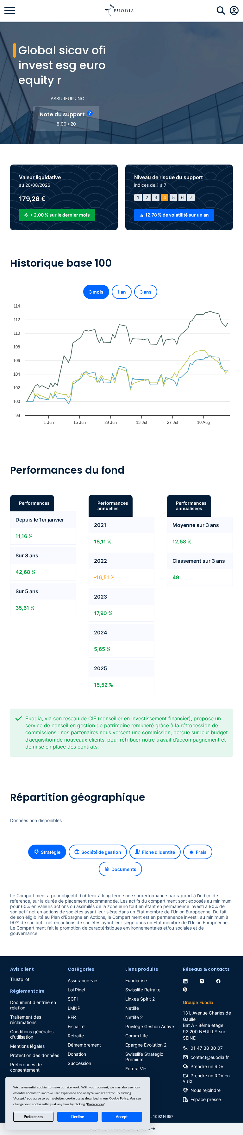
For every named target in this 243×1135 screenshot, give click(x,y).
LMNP (74, 1008)
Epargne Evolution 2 (145, 1044)
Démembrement (84, 1044)
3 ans (146, 292)
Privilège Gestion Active (149, 1026)
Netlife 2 (134, 1017)
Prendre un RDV (206, 1066)
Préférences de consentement (26, 1067)
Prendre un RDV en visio (206, 1078)
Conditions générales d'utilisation (31, 1034)
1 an (121, 292)
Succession (79, 1063)
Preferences (33, 1117)
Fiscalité (76, 1026)
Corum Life (136, 1035)
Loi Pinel (76, 989)
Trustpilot (19, 979)
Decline (77, 1117)
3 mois (96, 292)
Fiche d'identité (158, 852)
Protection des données (34, 1055)
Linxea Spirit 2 (140, 999)
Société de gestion (101, 852)
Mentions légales (27, 1046)
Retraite (76, 1035)
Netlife (132, 1008)
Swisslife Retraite (142, 989)
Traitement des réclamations (25, 1019)
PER (72, 1017)
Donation (77, 1054)
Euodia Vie (136, 980)
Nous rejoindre (205, 1090)
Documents (123, 869)
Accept (122, 1117)
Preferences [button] (95, 1104)
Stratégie (50, 852)
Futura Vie (135, 1068)
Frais (201, 852)
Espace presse (205, 1099)
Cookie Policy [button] (118, 1098)
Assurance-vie (82, 980)
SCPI (73, 999)
